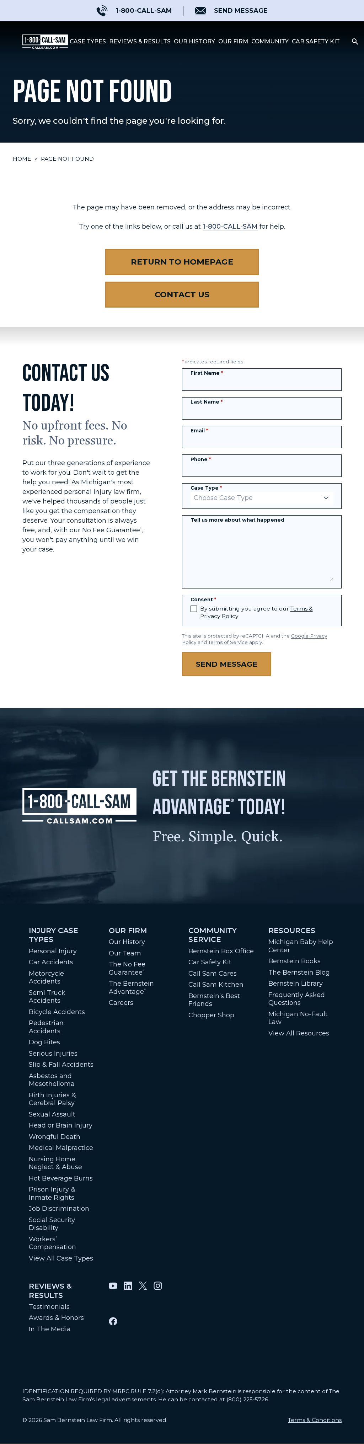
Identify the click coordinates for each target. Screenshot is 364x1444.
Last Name (207, 402)
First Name (207, 373)
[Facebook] (113, 1331)
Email (199, 430)
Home (22, 158)
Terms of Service (228, 642)
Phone (201, 459)
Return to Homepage (182, 262)
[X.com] (142, 1296)
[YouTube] (113, 1296)
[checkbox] (194, 609)
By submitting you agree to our (256, 612)
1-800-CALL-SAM (230, 226)
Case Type (206, 488)
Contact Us (182, 294)
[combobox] (262, 498)
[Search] (355, 41)
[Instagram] (157, 1296)
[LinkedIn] (128, 1296)
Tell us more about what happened (237, 520)
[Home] (45, 41)
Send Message (226, 664)
